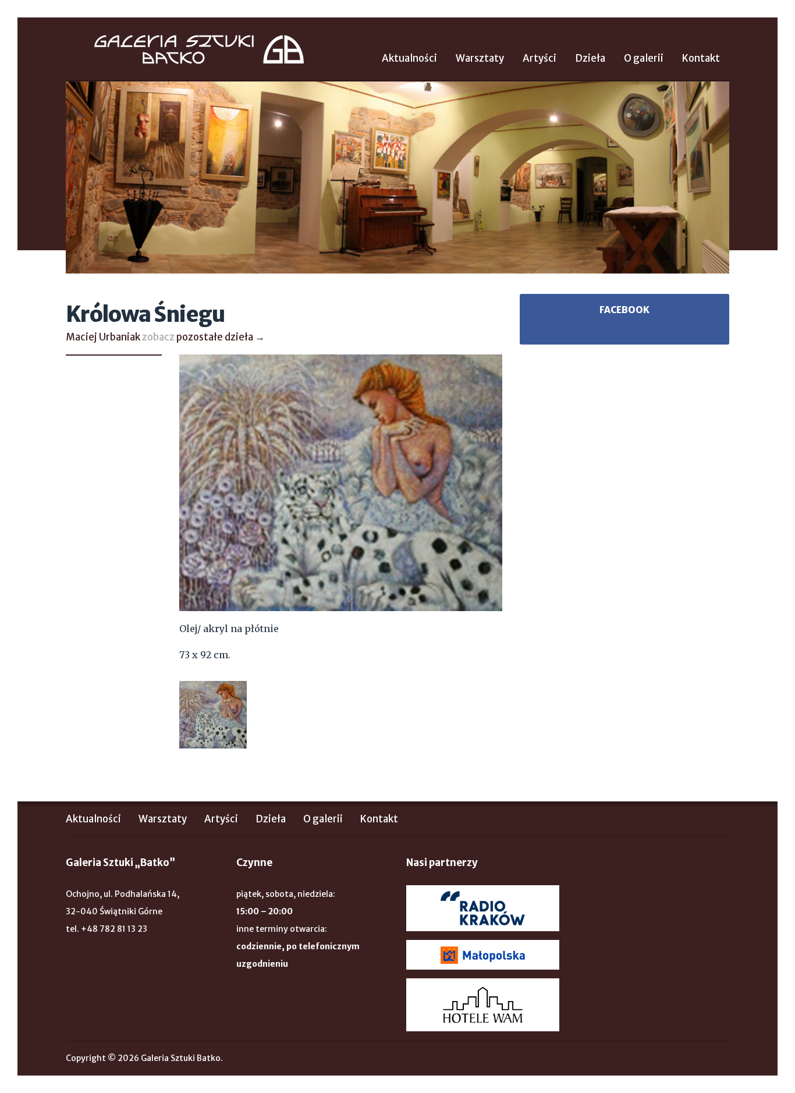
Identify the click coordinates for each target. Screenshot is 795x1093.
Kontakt (701, 58)
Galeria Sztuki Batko (199, 49)
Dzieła (590, 58)
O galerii (643, 58)
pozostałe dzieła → (220, 337)
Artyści (539, 58)
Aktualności (409, 58)
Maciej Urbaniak (103, 337)
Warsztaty (480, 58)
